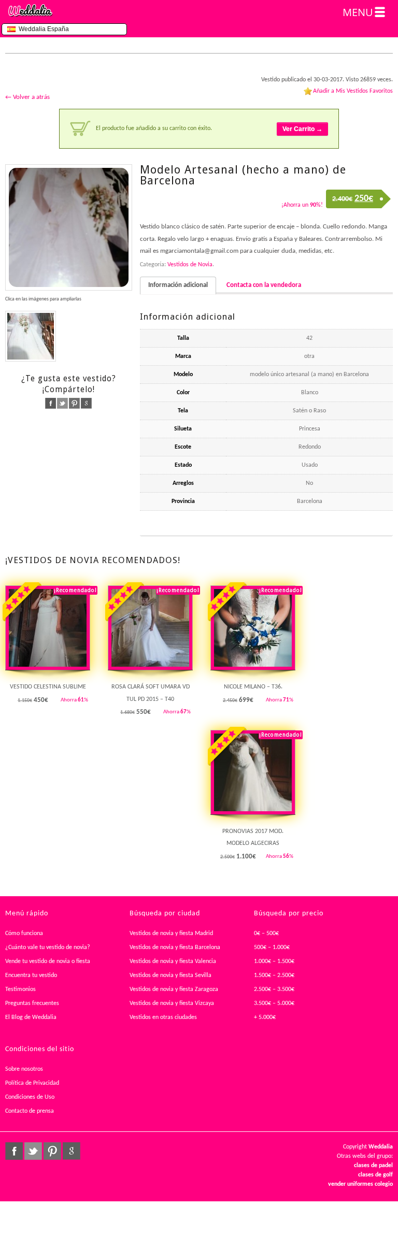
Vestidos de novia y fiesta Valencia (173, 961)
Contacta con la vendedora (263, 285)
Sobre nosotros (24, 1069)
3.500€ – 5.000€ (274, 1003)
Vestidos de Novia (189, 265)
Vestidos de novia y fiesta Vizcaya (172, 1003)
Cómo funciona (24, 933)
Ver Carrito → (302, 129)
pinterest (74, 403)
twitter (62, 403)
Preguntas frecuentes (32, 1003)
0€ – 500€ (266, 933)
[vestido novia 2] (30, 336)
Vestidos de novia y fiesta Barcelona (175, 947)
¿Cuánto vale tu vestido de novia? (47, 947)
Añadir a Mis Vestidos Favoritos (353, 91)
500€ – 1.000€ (272, 947)
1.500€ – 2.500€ (274, 975)
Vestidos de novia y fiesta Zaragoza (174, 989)
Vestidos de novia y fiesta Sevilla (170, 975)
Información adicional (178, 285)
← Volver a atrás (27, 97)
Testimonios (20, 989)
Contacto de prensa (29, 1111)
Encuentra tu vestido (31, 975)
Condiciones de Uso (29, 1097)
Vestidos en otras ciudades (163, 1017)
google (86, 403)
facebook (50, 403)
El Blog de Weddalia (30, 1017)
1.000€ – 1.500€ (274, 961)
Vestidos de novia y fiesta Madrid (171, 933)
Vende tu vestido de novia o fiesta (47, 961)
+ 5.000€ (265, 1017)
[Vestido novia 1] (68, 227)
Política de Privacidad (32, 1083)
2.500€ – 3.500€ (274, 989)
